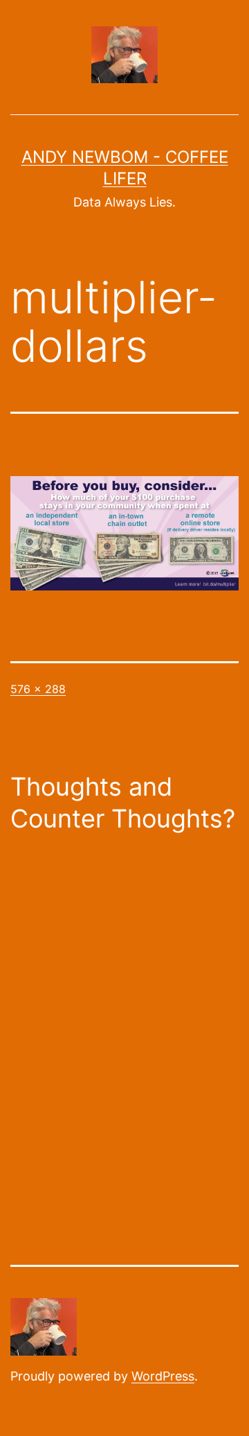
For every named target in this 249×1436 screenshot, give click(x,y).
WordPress (162, 1376)
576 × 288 (38, 689)
